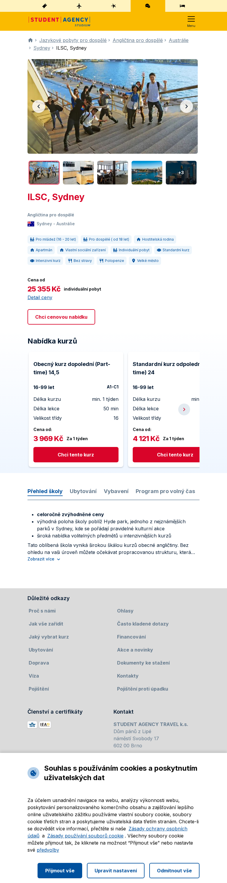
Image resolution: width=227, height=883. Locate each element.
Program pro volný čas (165, 491)
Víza (34, 676)
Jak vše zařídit (46, 624)
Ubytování (83, 491)
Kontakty (128, 676)
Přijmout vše (59, 871)
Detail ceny (39, 297)
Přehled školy (45, 491)
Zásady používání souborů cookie (85, 836)
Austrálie (179, 40)
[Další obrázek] (186, 106)
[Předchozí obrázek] (38, 106)
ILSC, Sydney (71, 48)
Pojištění (39, 689)
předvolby (48, 850)
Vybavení (116, 491)
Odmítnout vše (174, 871)
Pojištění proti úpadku (142, 689)
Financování (131, 637)
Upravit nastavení (116, 871)
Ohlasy (125, 611)
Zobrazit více (40, 558)
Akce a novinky (135, 650)
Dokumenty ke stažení (143, 663)
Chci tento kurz (76, 455)
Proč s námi (42, 611)
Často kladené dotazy (143, 624)
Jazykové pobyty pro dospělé (73, 40)
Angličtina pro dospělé (138, 40)
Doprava (39, 663)
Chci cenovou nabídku (61, 317)
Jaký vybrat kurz (49, 637)
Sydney (41, 48)
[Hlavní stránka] (59, 21)
